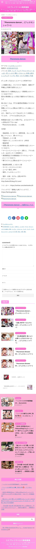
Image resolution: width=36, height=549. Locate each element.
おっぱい (12, 226)
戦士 (17, 76)
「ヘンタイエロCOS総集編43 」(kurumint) (14, 484)
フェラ (14, 71)
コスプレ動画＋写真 (26, 76)
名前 (4, 268)
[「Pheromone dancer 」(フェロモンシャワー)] (22, 218)
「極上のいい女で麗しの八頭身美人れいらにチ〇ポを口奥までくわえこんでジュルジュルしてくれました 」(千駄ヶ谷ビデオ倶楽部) (24, 450)
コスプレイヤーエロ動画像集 (18, 7)
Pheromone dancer (18, 59)
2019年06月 (6, 226)
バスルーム (22, 73)
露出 (16, 73)
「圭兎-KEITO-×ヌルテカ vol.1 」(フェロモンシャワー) (23, 325)
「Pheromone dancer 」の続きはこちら (18, 205)
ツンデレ (13, 76)
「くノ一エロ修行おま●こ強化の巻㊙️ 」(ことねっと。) (16, 488)
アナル (23, 71)
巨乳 (9, 71)
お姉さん (17, 226)
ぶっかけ (11, 73)
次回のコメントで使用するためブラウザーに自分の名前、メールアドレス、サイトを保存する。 (17, 290)
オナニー (29, 71)
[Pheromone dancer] (9, 196)
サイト (4, 282)
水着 (27, 73)
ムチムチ (6, 76)
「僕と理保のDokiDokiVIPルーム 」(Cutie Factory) (17, 527)
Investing (4, 529)
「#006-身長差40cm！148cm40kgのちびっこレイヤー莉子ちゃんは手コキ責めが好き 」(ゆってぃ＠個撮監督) (24, 430)
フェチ (18, 71)
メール (4, 275)
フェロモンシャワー (15, 66)
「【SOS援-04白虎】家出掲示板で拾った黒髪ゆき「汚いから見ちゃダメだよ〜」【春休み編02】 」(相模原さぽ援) (18, 507)
